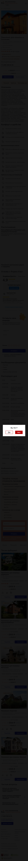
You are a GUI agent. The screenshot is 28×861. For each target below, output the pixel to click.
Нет (19, 432)
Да (9, 432)
